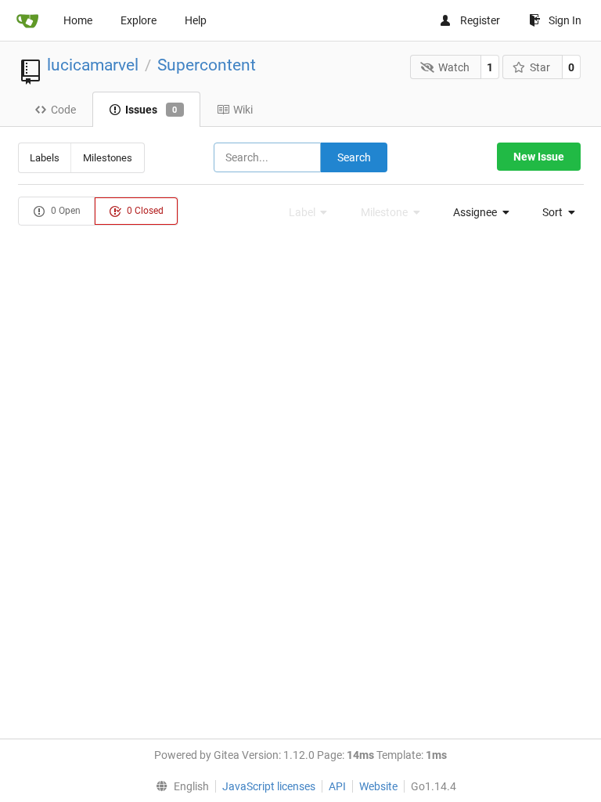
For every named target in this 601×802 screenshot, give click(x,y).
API (337, 786)
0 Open (65, 210)
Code (63, 109)
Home (77, 20)
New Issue (538, 156)
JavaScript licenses (268, 786)
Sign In (565, 20)
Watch (454, 67)
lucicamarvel (93, 65)
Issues (151, 109)
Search (354, 157)
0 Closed (144, 210)
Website (378, 786)
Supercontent (206, 65)
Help (196, 20)
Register (480, 20)
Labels (44, 158)
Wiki (243, 109)
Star (540, 67)
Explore (139, 20)
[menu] (476, 212)
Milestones (107, 158)
